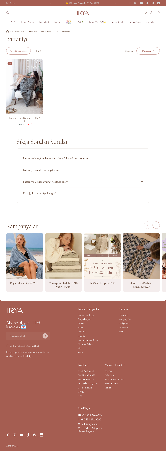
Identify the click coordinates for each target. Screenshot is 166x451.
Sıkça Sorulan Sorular (114, 379)
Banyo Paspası (84, 319)
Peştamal (82, 331)
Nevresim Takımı (85, 344)
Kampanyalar (125, 319)
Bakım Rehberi (111, 383)
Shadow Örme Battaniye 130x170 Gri (24, 119)
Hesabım (109, 371)
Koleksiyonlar (18, 31)
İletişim (108, 387)
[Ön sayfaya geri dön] (7, 31)
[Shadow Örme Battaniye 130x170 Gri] (24, 86)
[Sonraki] (115, 3)
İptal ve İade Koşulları (87, 383)
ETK (80, 396)
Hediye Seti (124, 323)
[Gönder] (45, 336)
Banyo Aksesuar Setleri (88, 340)
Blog (121, 331)
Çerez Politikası (85, 387)
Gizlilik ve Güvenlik (86, 375)
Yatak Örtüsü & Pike (49, 31)
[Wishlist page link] (145, 12)
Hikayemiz (123, 315)
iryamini (81, 335)
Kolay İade (109, 375)
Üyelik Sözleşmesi (86, 371)
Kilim (80, 352)
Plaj (79, 348)
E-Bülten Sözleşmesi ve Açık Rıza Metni (24, 346)
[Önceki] (51, 3)
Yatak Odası (32, 31)
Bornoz (81, 323)
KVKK (81, 391)
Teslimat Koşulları (86, 379)
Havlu (80, 327)
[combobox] (12, 3)
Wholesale (123, 327)
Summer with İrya (86, 315)
